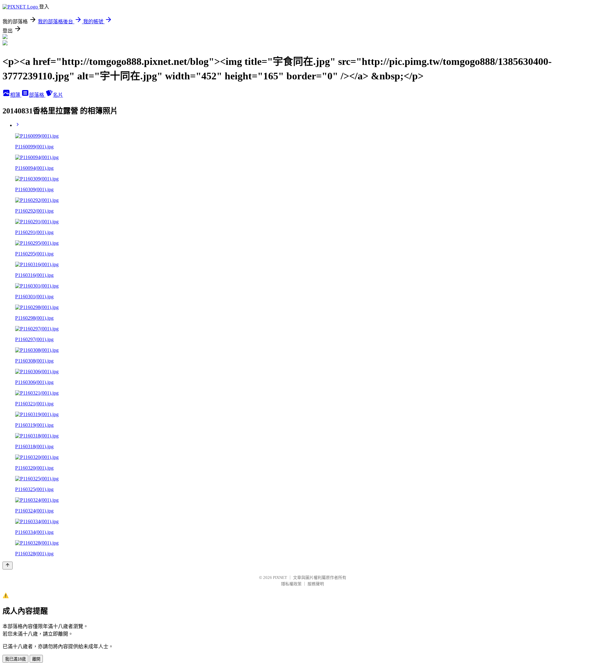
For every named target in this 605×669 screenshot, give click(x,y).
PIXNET (280, 577)
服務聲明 (316, 583)
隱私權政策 (291, 583)
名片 (58, 95)
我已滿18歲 (15, 659)
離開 (36, 659)
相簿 (15, 95)
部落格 (37, 95)
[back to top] (8, 565)
